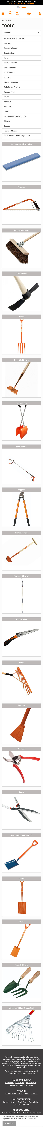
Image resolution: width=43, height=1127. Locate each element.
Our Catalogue (31, 1083)
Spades (7, 126)
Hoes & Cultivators (11, 63)
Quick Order (22, 1102)
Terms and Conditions (21, 1104)
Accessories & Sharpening (14, 38)
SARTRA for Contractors (11, 1113)
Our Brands (9, 1083)
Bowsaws (7, 43)
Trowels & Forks (10, 131)
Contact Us (14, 1085)
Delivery (6, 1102)
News (31, 1085)
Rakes (6, 97)
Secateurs (8, 106)
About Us (23, 1085)
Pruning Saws (9, 92)
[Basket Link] (29, 14)
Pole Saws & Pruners (12, 87)
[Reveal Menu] (2, 13)
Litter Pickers (9, 72)
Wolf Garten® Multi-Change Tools (17, 136)
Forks (6, 58)
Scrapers (7, 102)
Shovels (7, 121)
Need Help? (19, 1083)
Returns (13, 1102)
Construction (9, 53)
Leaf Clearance (10, 68)
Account (34, 1094)
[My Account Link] (40, 13)
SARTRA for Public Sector (31, 1113)
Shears (7, 111)
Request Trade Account (14, 1094)
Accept (10, 1123)
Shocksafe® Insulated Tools (15, 116)
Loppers (7, 77)
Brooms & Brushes (11, 48)
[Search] (17, 13)
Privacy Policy (34, 1102)
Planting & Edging (11, 82)
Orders (27, 1094)
